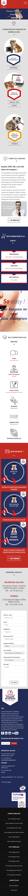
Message (6, 664)
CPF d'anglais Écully (14, 852)
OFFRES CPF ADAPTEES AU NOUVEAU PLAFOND (14, 488)
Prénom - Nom (8, 615)
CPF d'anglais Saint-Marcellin (14, 870)
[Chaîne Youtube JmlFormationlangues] (15, 733)
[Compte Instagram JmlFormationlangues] (10, 733)
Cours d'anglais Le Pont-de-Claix (14, 823)
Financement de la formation (12, 657)
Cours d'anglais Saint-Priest (14, 828)
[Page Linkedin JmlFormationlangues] (6, 733)
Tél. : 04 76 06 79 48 (14, 604)
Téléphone (7, 629)
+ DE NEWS (14, 558)
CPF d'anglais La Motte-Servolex (14, 866)
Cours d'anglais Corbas (14, 819)
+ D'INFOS (14, 220)
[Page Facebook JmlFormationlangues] (2, 733)
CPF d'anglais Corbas (14, 856)
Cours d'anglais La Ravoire (14, 841)
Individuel (14, 255)
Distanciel (14, 278)
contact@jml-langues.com (8, 760)
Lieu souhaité (7, 650)
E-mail (3, 772)
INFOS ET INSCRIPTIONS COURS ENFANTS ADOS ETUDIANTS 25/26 (14, 551)
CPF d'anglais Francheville (14, 875)
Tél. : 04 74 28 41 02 (14, 590)
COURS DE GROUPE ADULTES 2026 (14, 519)
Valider (14, 743)
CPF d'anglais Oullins (14, 861)
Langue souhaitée (9, 643)
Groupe (14, 266)
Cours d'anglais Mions (14, 837)
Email (5, 622)
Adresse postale (8, 636)
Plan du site (20, 777)
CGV (15, 777)
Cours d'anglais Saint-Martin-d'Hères (14, 832)
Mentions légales (6, 782)
